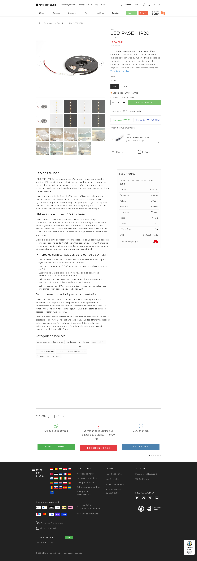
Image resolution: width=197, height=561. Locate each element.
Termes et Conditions (87, 478)
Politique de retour (86, 483)
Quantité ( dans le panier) (122, 98)
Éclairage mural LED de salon (48, 356)
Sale (142, 13)
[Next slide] (101, 63)
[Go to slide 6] (158, 455)
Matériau (100, 13)
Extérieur (56, 13)
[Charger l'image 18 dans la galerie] (70, 148)
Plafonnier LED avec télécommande (71, 351)
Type (86, 13)
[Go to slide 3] (153, 455)
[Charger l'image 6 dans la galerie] (42, 120)
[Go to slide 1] (149, 455)
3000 (114, 86)
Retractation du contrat (88, 487)
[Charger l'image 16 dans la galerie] (42, 148)
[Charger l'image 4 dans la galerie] (84, 106)
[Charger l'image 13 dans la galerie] (70, 134)
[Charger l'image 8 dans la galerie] (70, 120)
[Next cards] (43, 455)
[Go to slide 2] (151, 455)
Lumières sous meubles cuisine (76, 347)
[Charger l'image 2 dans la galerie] (56, 106)
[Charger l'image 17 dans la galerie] (56, 148)
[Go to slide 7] (160, 455)
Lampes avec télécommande (49, 347)
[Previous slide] (39, 63)
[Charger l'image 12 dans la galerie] (56, 134)
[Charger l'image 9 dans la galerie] (84, 120)
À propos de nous (85, 474)
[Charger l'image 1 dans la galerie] (42, 106)
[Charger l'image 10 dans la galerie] (98, 120)
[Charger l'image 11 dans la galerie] (42, 134)
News (130, 13)
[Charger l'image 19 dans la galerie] (84, 148)
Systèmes (72, 13)
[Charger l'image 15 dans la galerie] (98, 134)
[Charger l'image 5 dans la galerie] (98, 106)
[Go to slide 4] (155, 455)
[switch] (189, 552)
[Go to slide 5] (157, 455)
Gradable (61, 23)
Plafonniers (49, 23)
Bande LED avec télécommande (50, 342)
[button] (121, 4)
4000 (124, 86)
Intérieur (41, 13)
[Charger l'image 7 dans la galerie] (56, 120)
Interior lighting (98, 342)
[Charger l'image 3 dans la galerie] (70, 106)
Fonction (115, 13)
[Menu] (193, 541)
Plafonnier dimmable (45, 351)
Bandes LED (71, 342)
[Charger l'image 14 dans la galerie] (84, 134)
